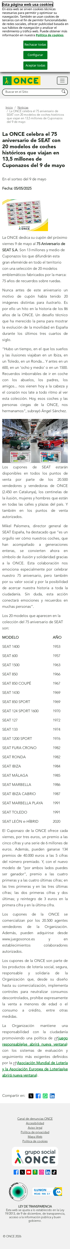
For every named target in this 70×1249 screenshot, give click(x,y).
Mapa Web (35, 1137)
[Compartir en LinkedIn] (52, 1096)
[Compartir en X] (31, 1096)
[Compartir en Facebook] (38, 1096)
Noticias (23, 107)
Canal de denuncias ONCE (35, 1118)
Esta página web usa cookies (27, 4)
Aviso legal (35, 1128)
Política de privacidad (35, 1132)
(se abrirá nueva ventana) (35, 1069)
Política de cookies (49, 35)
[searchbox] (31, 92)
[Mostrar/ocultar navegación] (62, 81)
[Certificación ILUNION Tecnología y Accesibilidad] (47, 1191)
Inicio (9, 107)
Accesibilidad (35, 1123)
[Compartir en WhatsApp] (45, 1096)
